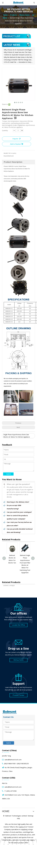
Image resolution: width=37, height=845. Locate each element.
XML (18, 818)
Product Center (18, 695)
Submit (8, 474)
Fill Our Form (18, 660)
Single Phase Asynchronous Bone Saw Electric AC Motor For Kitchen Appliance (16, 436)
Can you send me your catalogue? (19, 512)
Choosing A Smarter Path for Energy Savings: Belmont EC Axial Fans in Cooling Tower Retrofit (18, 60)
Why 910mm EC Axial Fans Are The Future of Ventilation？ (18, 52)
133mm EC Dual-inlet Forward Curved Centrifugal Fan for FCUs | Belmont (18, 55)
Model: (6, 153)
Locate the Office (18, 625)
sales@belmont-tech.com (13, 760)
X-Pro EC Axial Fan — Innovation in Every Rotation (18, 62)
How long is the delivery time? (18, 502)
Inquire (15, 139)
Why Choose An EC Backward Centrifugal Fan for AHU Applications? (18, 50)
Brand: (6, 156)
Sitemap (30, 816)
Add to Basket (15, 144)
